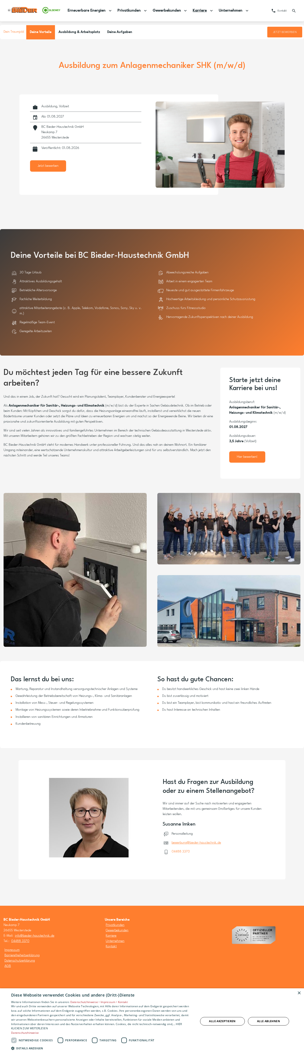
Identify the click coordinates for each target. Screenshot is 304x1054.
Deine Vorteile (40, 32)
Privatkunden (115, 925)
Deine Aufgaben (119, 32)
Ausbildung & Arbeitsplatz (79, 32)
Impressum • (109, 1002)
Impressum (12, 950)
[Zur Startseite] (34, 11)
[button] (102, 1048)
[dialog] (152, 1021)
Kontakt (111, 946)
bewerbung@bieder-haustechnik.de (196, 842)
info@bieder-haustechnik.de (34, 936)
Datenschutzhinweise (25, 1033)
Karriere (111, 936)
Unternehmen (115, 941)
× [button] (299, 993)
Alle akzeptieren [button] (222, 1021)
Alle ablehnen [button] (268, 1021)
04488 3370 (181, 851)
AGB (7, 966)
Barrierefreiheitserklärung (22, 955)
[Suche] (294, 11)
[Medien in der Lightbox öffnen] (75, 570)
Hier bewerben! (247, 457)
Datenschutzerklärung (19, 960)
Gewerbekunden (117, 930)
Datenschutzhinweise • (85, 1002)
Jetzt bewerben (285, 32)
